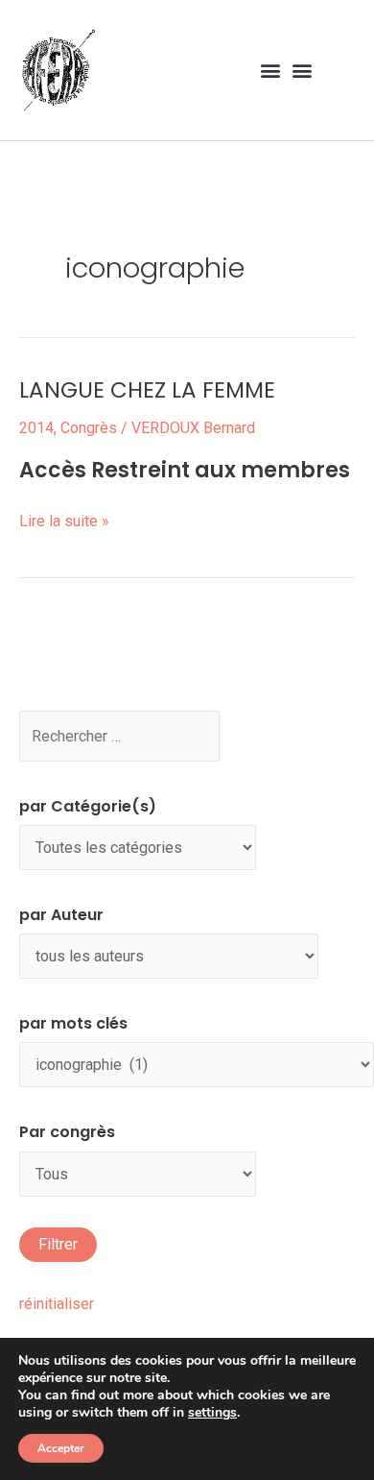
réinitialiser (56, 1304)
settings (212, 1412)
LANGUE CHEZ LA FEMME (147, 390)
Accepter (60, 1448)
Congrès (88, 428)
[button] (270, 69)
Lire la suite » (64, 519)
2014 (36, 428)
